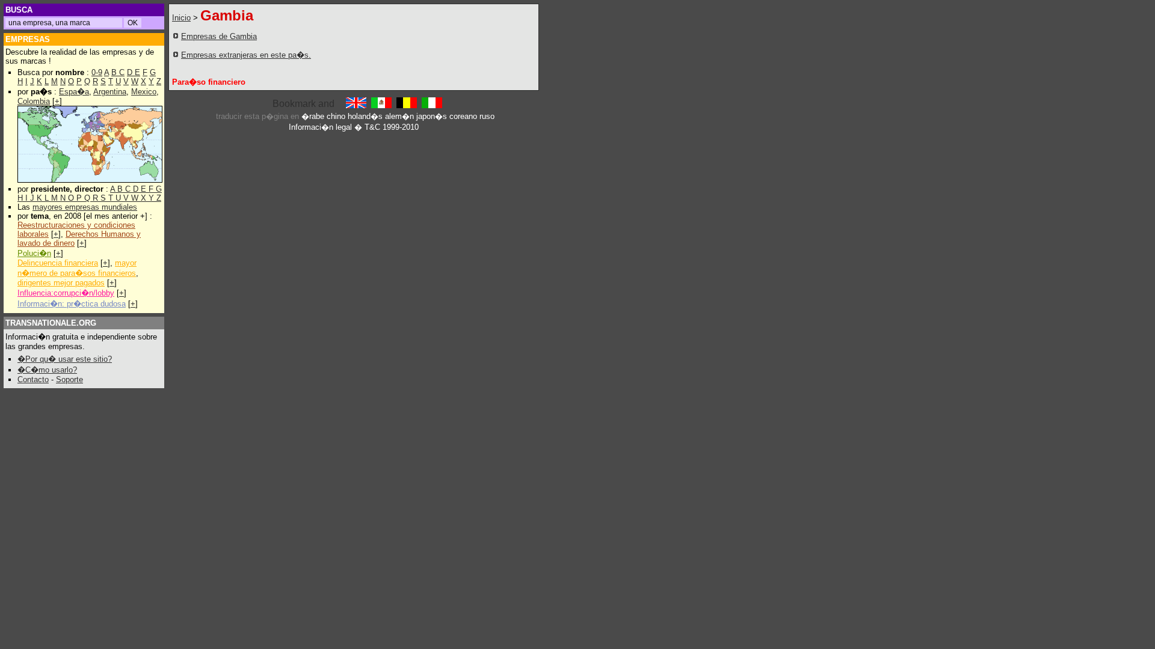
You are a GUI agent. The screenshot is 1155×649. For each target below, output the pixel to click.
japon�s (431, 116)
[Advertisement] (455, 50)
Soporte (69, 379)
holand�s (365, 116)
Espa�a (74, 91)
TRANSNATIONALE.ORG (50, 323)
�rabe (312, 116)
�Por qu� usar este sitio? (64, 359)
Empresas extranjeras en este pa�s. (246, 54)
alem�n (399, 116)
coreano (463, 116)
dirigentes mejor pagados (61, 282)
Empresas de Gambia (219, 36)
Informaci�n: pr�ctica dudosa (71, 303)
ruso (486, 116)
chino (336, 116)
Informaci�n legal (320, 127)
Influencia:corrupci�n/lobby (65, 292)
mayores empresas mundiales (84, 207)
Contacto (33, 379)
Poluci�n (34, 253)
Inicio (181, 17)
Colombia (33, 101)
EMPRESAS (27, 39)
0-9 (96, 72)
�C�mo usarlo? (47, 369)
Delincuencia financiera (57, 262)
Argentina (109, 91)
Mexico (143, 91)
